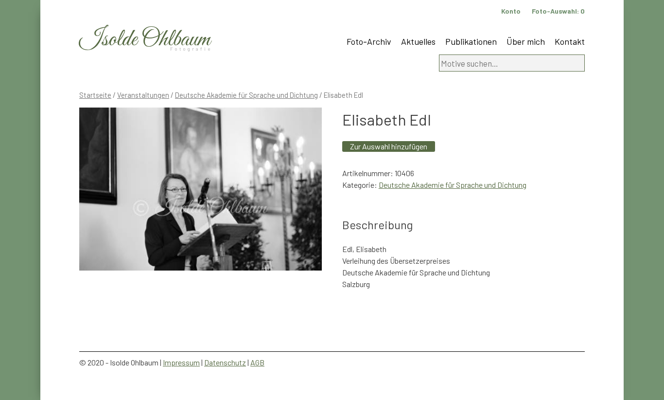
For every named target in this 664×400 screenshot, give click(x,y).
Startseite (95, 95)
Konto (511, 11)
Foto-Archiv (369, 41)
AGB (257, 362)
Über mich (526, 41)
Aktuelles (418, 41)
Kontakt (570, 41)
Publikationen (471, 41)
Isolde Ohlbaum (144, 39)
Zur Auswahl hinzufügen (388, 146)
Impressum (181, 362)
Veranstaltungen (143, 95)
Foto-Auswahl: (558, 11)
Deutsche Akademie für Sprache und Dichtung (246, 95)
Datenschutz (225, 362)
